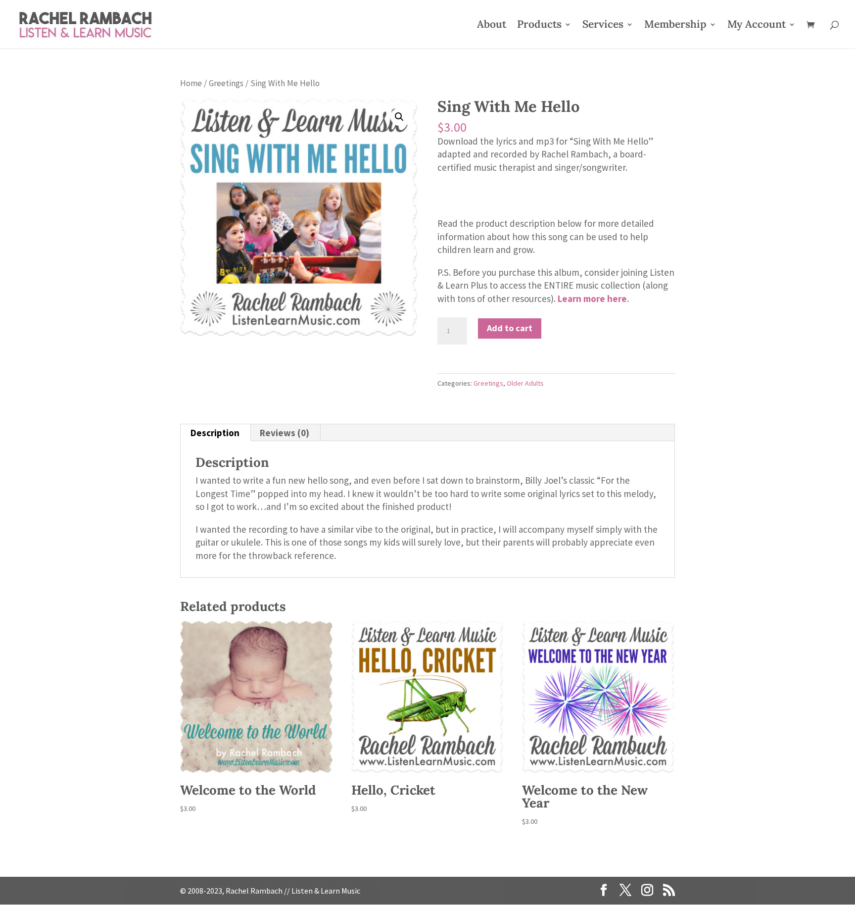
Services (602, 26)
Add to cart (509, 328)
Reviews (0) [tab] (284, 433)
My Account (756, 26)
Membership (675, 26)
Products (539, 26)
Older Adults (525, 383)
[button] (399, 117)
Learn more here (592, 298)
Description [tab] (214, 433)
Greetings (226, 83)
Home (191, 83)
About (491, 26)
